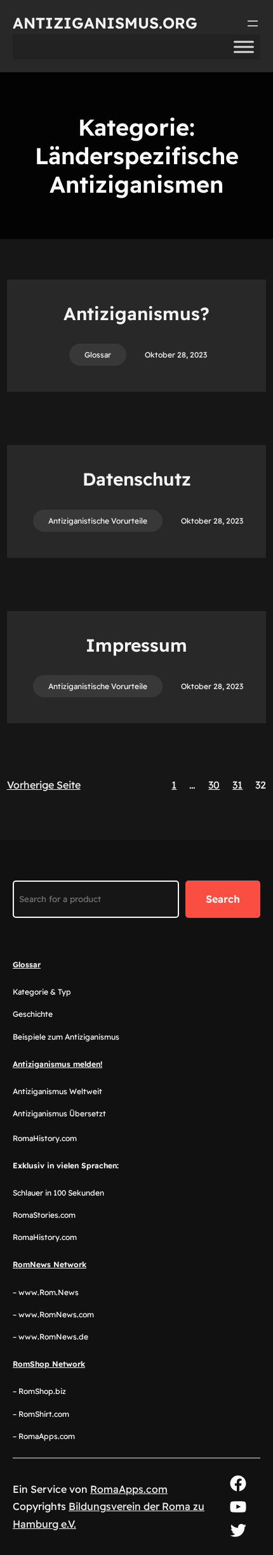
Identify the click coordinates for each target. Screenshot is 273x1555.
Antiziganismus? (136, 313)
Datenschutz (137, 479)
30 (214, 784)
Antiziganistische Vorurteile (97, 521)
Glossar (97, 354)
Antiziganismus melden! (57, 1064)
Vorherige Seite (44, 784)
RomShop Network (49, 1364)
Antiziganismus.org (105, 22)
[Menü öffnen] (252, 23)
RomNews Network (49, 1264)
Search (223, 899)
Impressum (136, 645)
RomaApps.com (129, 1489)
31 (237, 784)
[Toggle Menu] (244, 47)
